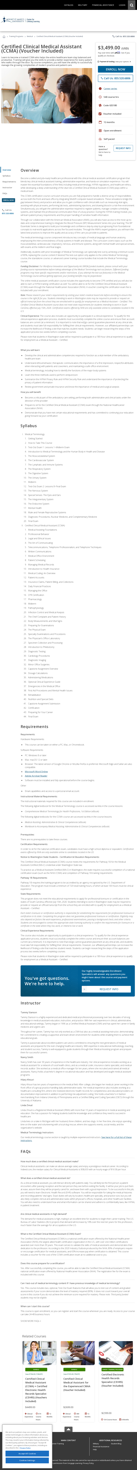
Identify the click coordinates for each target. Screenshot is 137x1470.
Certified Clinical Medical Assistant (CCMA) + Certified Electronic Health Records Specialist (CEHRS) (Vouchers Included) (36, 1390)
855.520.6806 (8, 213)
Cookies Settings (27, 1460)
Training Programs (16, 36)
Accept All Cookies (27, 1453)
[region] (27, 1446)
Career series (110, 88)
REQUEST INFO (123, 148)
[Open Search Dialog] (131, 5)
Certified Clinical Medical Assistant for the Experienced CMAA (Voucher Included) (76, 1384)
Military (96, 1443)
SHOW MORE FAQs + (31, 1321)
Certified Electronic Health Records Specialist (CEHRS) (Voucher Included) (113, 1380)
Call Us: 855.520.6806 (123, 36)
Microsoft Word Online (36, 771)
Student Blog (116, 1443)
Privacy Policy (88, 1463)
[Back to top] (68, 1439)
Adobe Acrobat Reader (36, 775)
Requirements (9, 181)
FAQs (5, 193)
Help (95, 1449)
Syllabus (6, 175)
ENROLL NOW (115, 69)
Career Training (57, 1443)
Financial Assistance (101, 1446)
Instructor (7, 187)
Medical (30, 36)
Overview (7, 170)
